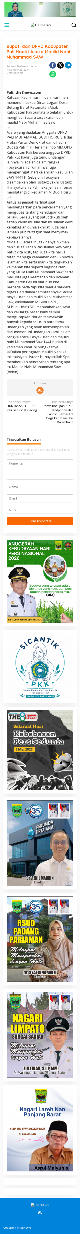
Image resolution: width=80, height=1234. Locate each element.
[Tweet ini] (60, 65)
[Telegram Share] (68, 65)
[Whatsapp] (52, 74)
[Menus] (6, 25)
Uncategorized (15, 72)
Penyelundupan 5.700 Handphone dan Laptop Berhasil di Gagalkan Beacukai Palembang (58, 412)
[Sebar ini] (52, 65)
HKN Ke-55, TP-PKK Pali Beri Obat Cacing (22, 406)
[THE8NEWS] (41, 25)
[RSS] (40, 390)
